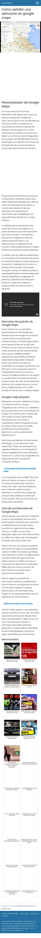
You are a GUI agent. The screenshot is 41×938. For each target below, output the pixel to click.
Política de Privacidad (10, 914)
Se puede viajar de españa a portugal (19, 927)
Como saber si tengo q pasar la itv (18, 929)
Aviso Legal (24, 914)
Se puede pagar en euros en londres (20, 926)
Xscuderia (7, 2)
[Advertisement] (20, 75)
